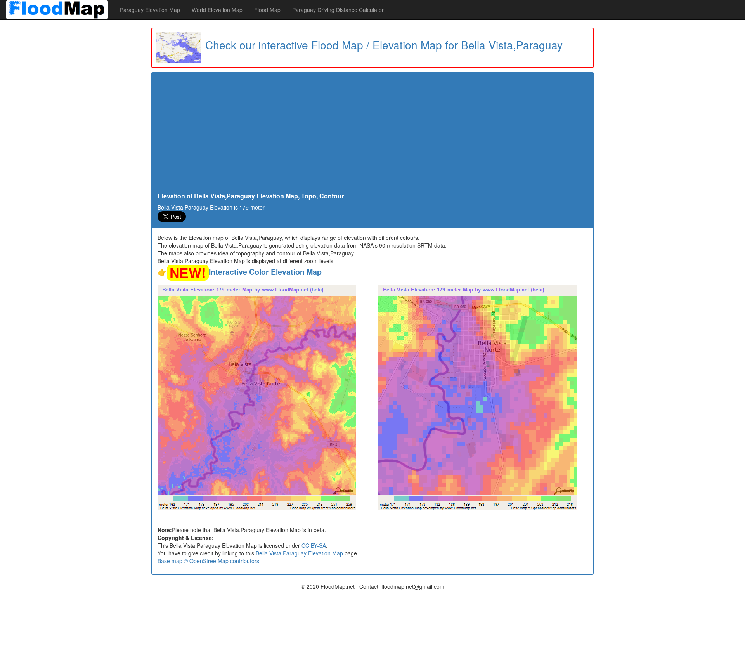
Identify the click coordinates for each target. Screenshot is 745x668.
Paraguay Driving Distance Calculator (338, 10)
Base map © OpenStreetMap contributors (208, 561)
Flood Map (267, 10)
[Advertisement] (372, 134)
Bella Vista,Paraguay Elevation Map (299, 553)
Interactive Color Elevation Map (265, 271)
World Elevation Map (217, 10)
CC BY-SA (313, 545)
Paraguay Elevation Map (150, 10)
